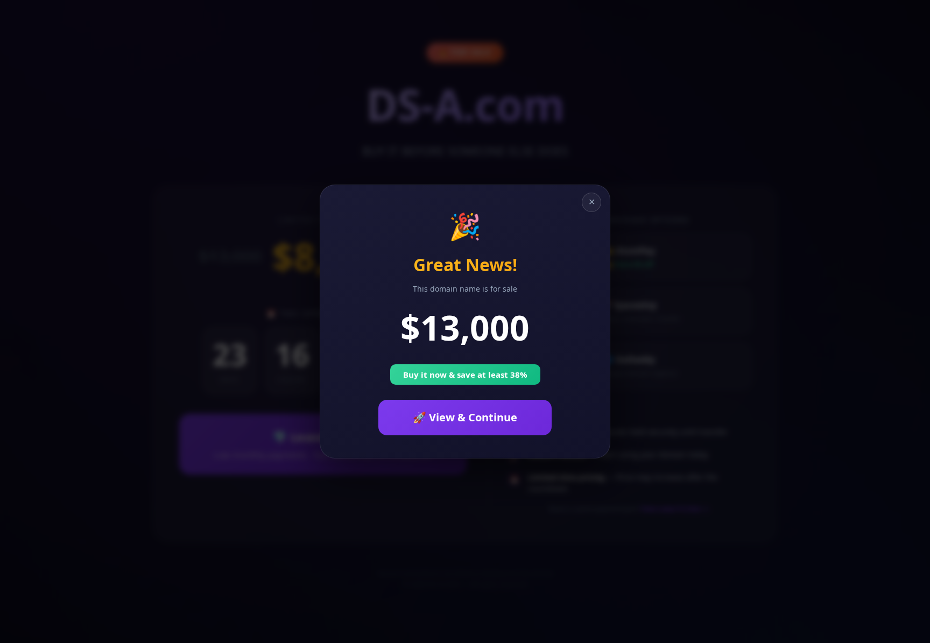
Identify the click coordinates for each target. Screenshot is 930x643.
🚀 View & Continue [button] (465, 417)
